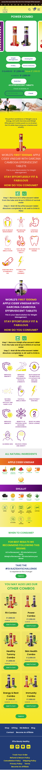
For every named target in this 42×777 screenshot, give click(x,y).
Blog (33, 728)
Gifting (14, 728)
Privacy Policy (16, 763)
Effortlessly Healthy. (21, 741)
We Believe (24, 728)
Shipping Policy (29, 760)
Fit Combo (11, 612)
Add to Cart (11, 625)
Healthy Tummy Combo (11, 654)
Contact (10, 732)
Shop (7, 728)
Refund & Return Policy (20, 758)
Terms (27, 763)
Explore (21, 576)
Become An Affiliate (24, 732)
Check (30, 93)
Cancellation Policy (12, 760)
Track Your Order (20, 755)
